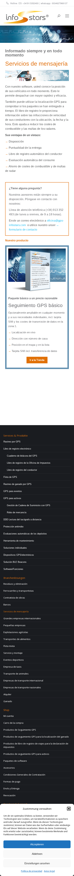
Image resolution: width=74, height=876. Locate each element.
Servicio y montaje (13, 652)
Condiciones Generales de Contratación (24, 774)
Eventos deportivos (13, 659)
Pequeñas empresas (14, 625)
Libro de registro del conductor (22, 470)
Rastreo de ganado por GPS (17, 484)
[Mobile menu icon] (67, 15)
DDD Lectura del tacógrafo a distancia (22, 519)
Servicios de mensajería (16, 611)
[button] (69, 808)
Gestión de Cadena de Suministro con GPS (28, 505)
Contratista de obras (14, 597)
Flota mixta (9, 646)
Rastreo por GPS (11, 441)
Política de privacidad (31, 871)
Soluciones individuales (15, 548)
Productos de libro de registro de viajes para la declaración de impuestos (35, 745)
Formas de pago (11, 781)
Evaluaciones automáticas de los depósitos (25, 533)
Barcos (7, 604)
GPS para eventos (12, 491)
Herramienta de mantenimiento (18, 540)
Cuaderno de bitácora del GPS (22, 455)
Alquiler (7, 694)
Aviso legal (49, 871)
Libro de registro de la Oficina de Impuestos (28, 463)
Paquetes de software (15, 760)
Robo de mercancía (16, 512)
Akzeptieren (37, 844)
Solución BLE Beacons (15, 562)
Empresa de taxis (12, 666)
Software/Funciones (13, 569)
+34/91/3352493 (31, 3)
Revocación (9, 795)
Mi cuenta (8, 715)
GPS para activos (12, 498)
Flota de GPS (10, 477)
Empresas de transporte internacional (23, 680)
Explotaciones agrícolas (15, 632)
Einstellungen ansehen (37, 863)
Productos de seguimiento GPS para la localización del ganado (36, 736)
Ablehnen (37, 853)
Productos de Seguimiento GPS (19, 729)
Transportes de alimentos (16, 639)
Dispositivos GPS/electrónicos (18, 555)
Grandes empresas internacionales (22, 618)
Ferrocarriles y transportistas (18, 590)
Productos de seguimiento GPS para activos (26, 753)
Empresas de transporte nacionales (22, 687)
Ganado (7, 701)
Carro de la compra (13, 722)
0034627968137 (59, 3)
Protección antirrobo (13, 526)
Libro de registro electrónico (17, 448)
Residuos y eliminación (15, 583)
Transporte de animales (16, 673)
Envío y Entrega (11, 788)
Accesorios (9, 767)
